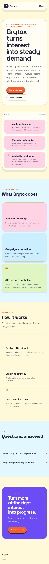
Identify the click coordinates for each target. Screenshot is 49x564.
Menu (41, 6)
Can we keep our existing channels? (24, 453)
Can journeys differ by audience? (24, 462)
